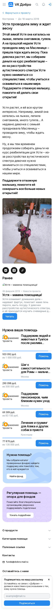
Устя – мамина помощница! (22, 295)
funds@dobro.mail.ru (17, 562)
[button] (27, 530)
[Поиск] (37, 4)
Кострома (8, 18)
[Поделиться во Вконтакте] (5, 270)
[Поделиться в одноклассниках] (14, 270)
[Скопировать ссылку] (22, 270)
